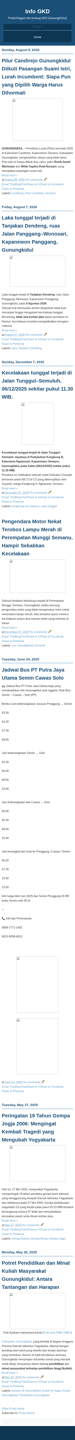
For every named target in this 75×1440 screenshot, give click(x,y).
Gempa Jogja (57, 1238)
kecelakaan (32, 506)
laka (14, 348)
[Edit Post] (45, 179)
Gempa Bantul (20, 1238)
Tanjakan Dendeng (30, 348)
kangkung (18, 506)
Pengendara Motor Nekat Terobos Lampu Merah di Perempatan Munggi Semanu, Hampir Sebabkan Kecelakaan (37, 537)
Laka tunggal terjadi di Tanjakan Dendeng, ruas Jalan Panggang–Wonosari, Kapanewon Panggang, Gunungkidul (35, 234)
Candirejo (18, 193)
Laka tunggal (49, 506)
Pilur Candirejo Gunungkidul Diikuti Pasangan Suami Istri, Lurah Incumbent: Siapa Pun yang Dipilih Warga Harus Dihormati (36, 77)
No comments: (34, 179)
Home (37, 37)
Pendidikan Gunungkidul (34, 1395)
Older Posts (9, 1408)
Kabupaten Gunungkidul (17, 1341)
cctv (14, 645)
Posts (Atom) (27, 1413)
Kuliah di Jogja (51, 1390)
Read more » (10, 175)
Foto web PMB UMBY (57, 1332)
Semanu (50, 193)
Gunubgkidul (25, 645)
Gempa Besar (39, 1238)
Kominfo (40, 645)
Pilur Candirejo (34, 193)
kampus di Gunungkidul (26, 1390)
